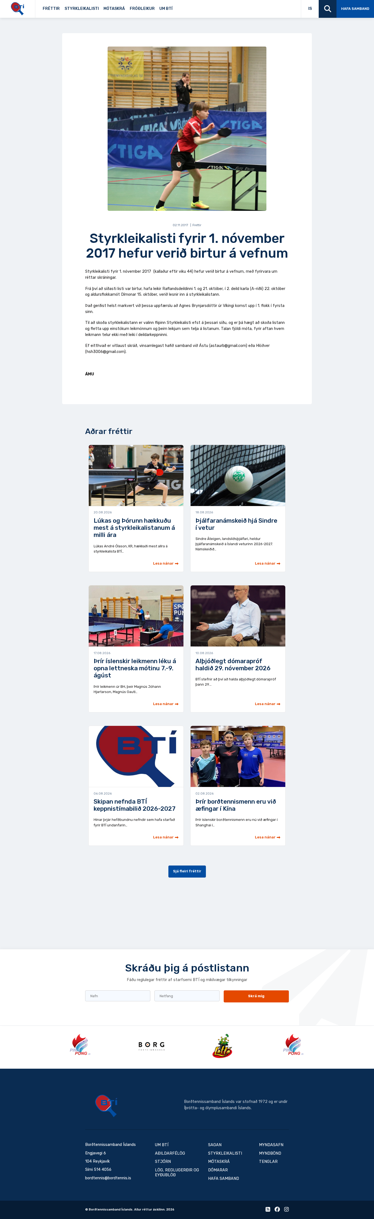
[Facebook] (277, 1210)
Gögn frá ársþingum (212, 7)
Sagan (179, 7)
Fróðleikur (142, 8)
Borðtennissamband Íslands (106, 1106)
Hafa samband (355, 9)
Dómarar (218, 1170)
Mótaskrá (114, 8)
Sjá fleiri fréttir (187, 871)
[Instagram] (286, 1210)
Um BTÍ (165, 8)
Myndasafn (271, 1145)
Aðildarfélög (170, 1153)
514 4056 (102, 1169)
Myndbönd (270, 1153)
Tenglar (181, 7)
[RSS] (268, 1210)
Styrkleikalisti (82, 8)
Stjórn (163, 1161)
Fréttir (51, 8)
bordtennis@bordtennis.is (108, 1178)
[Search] (327, 9)
